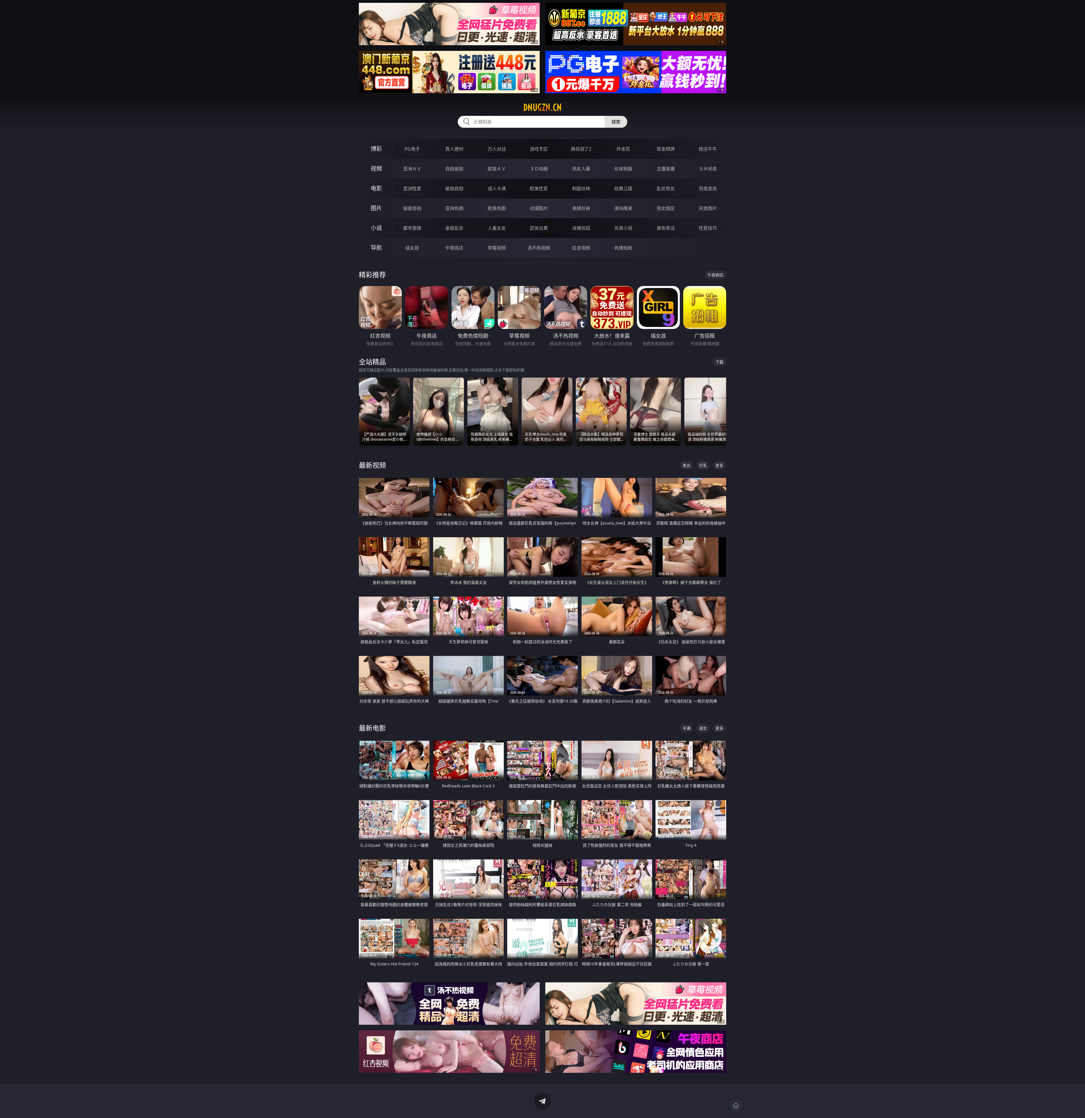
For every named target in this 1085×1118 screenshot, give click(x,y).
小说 (376, 228)
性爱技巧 (708, 228)
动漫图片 (539, 208)
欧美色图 (497, 208)
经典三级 (623, 188)
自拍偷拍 (454, 169)
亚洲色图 (454, 208)
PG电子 (412, 149)
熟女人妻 (581, 169)
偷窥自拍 (412, 208)
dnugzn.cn (542, 107)
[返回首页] (736, 1105)
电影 (376, 188)
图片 (376, 208)
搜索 (615, 122)
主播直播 (666, 169)
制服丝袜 (581, 188)
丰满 (687, 728)
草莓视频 (497, 248)
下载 (719, 362)
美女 (687, 465)
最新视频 (372, 465)
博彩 (376, 149)
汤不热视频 (539, 248)
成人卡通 (497, 188)
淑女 (703, 728)
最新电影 (372, 728)
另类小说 (623, 228)
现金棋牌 (666, 149)
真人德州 (454, 149)
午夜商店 (454, 248)
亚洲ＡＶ (412, 169)
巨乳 (703, 465)
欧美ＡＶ (497, 169)
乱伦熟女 (666, 188)
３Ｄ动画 (539, 169)
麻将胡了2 (581, 149)
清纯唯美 (623, 208)
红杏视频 (581, 248)
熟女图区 (666, 208)
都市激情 (412, 228)
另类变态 (708, 188)
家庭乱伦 (454, 228)
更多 (719, 465)
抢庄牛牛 (708, 149)
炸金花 (623, 149)
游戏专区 (539, 149)
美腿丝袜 (581, 208)
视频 (376, 168)
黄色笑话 (666, 228)
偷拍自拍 (454, 188)
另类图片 (708, 208)
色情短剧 (623, 248)
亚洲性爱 (412, 188)
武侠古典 (539, 228)
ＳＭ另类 (708, 169)
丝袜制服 (623, 169)
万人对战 (497, 149)
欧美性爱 (539, 188)
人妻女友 (497, 228)
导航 (376, 248)
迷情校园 (581, 228)
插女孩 (412, 248)
